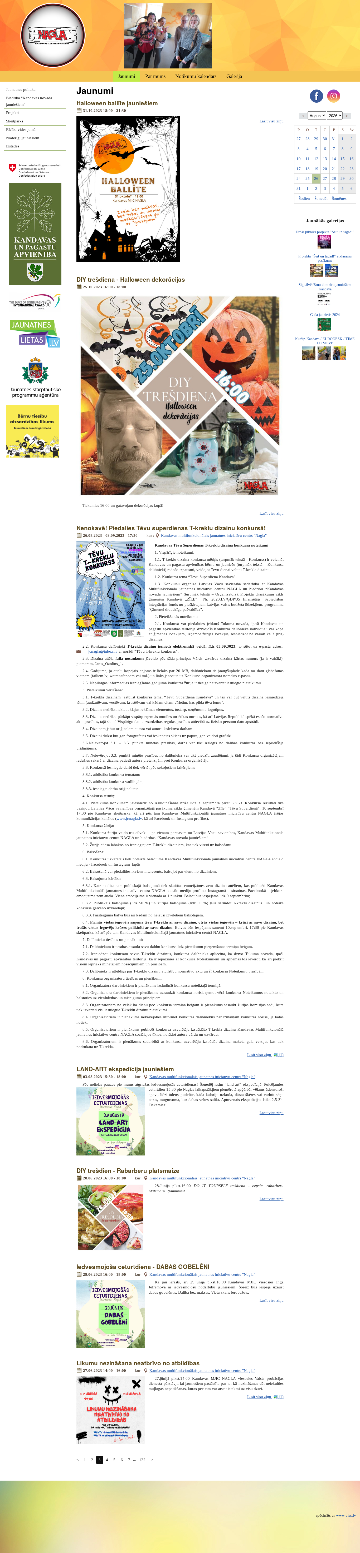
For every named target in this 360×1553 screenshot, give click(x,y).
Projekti (12, 113)
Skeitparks (14, 121)
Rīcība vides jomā (21, 129)
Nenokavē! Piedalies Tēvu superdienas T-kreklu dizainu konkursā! (171, 528)
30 (325, 139)
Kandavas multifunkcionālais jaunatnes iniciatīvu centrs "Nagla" (214, 535)
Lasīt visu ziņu (272, 121)
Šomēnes (339, 198)
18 (307, 169)
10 (298, 159)
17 (298, 169)
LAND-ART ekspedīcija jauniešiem (125, 1069)
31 (334, 139)
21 (334, 169)
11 (307, 159)
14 (334, 159)
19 (316, 169)
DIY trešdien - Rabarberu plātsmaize (127, 1170)
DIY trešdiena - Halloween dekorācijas (130, 279)
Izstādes (12, 146)
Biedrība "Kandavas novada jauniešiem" (29, 101)
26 (316, 178)
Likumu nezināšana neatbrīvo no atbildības (138, 1363)
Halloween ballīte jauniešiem (117, 103)
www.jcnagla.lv (129, 818)
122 (142, 1460)
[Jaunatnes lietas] (35, 321)
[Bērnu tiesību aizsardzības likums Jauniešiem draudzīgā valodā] (35, 408)
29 (316, 139)
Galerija (234, 76)
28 (307, 139)
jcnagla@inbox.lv (103, 651)
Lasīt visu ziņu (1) (265, 1055)
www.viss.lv (346, 1515)
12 (316, 159)
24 (298, 178)
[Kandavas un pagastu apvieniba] (35, 186)
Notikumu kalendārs (195, 76)
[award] (35, 295)
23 (351, 169)
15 (342, 159)
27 (298, 139)
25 (307, 178)
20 (325, 169)
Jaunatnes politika (21, 89)
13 (325, 159)
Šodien (304, 198)
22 (342, 169)
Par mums (155, 76)
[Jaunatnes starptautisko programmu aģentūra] (35, 359)
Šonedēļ (321, 198)
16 (351, 159)
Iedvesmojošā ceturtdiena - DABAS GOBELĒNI (142, 1266)
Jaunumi (126, 76)
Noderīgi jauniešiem (22, 138)
